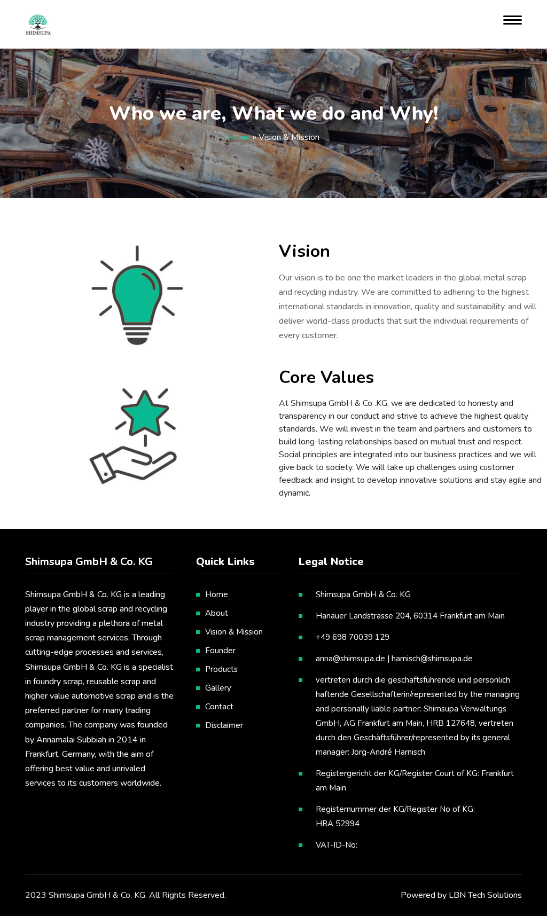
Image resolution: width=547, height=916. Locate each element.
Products (221, 669)
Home (239, 137)
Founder (220, 650)
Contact (219, 706)
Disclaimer (224, 725)
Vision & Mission (234, 632)
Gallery (218, 688)
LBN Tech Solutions (485, 895)
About (216, 613)
